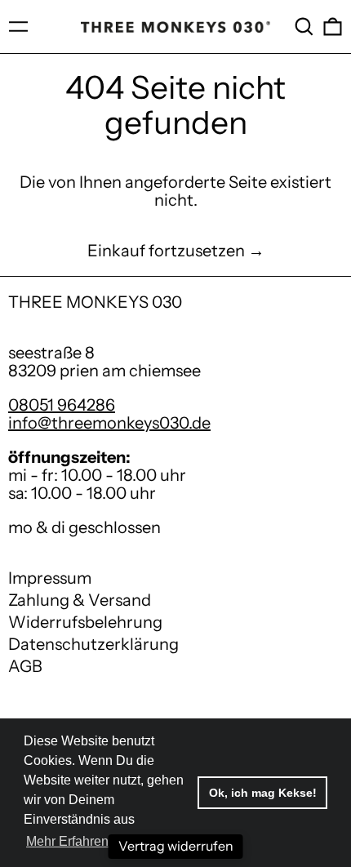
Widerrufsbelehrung (85, 622)
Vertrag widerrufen (175, 846)
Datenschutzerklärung (93, 644)
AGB (25, 666)
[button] (304, 26)
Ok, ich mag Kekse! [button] (263, 792)
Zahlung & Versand (79, 600)
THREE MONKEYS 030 (95, 302)
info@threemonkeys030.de (109, 423)
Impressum (49, 578)
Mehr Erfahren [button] (67, 841)
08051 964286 (61, 405)
